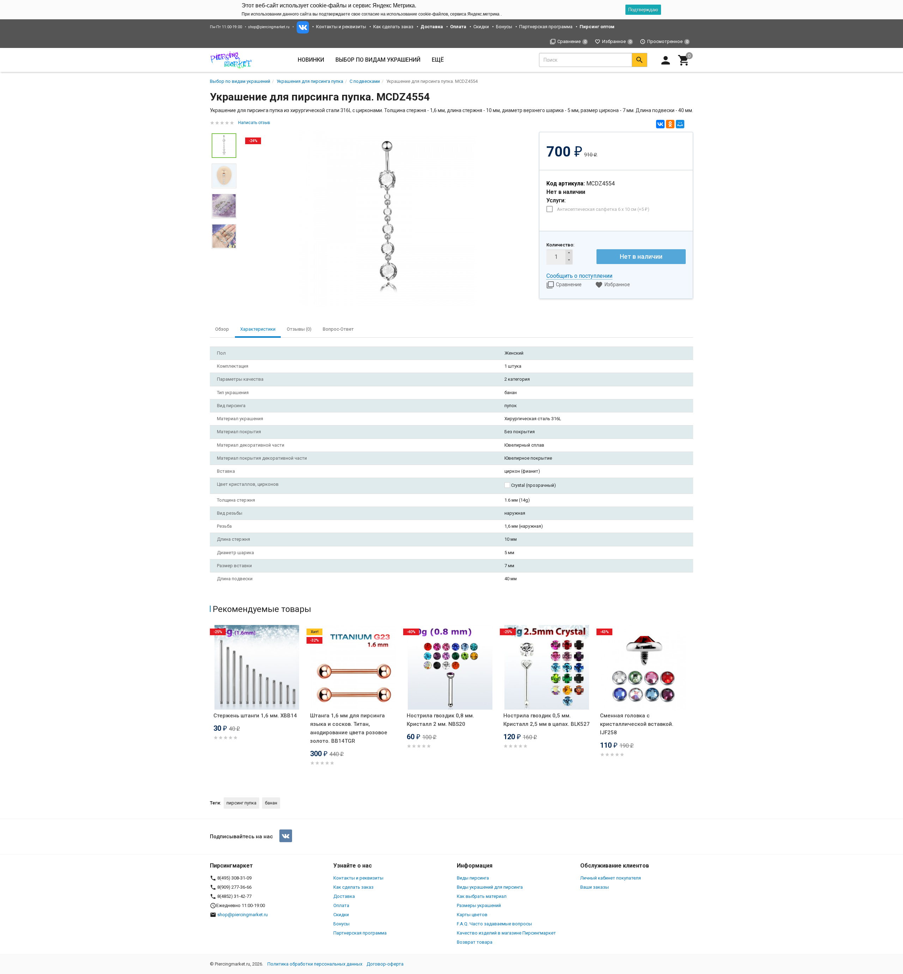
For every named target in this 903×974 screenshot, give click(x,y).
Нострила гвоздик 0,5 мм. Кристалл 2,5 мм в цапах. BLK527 (546, 719)
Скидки (481, 26)
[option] (387, 218)
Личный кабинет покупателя (610, 878)
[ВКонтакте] (660, 124)
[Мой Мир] (680, 124)
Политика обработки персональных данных (314, 964)
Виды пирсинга (473, 878)
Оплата (341, 905)
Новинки (311, 59)
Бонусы (504, 26)
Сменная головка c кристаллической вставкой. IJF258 (636, 724)
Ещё (438, 59)
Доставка (344, 896)
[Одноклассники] (670, 124)
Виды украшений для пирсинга (490, 887)
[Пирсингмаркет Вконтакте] (285, 835)
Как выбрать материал (482, 896)
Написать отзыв (254, 122)
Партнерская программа (545, 26)
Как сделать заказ (393, 26)
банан (271, 802)
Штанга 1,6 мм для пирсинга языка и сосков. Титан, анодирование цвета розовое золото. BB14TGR (348, 728)
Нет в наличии (641, 256)
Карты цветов (472, 914)
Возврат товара (474, 942)
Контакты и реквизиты (341, 26)
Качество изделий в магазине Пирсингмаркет (506, 933)
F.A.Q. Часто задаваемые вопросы (494, 923)
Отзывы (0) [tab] (299, 329)
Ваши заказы (594, 887)
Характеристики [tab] (257, 329)
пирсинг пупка (241, 802)
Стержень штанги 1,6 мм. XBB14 (255, 715)
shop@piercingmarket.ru (269, 27)
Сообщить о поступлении (579, 275)
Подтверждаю (643, 9)
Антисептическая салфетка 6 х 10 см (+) (603, 209)
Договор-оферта (385, 964)
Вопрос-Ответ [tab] (338, 329)
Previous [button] (212, 705)
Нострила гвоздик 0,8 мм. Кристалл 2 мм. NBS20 (440, 719)
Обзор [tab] (222, 329)
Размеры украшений (479, 905)
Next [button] (691, 705)
